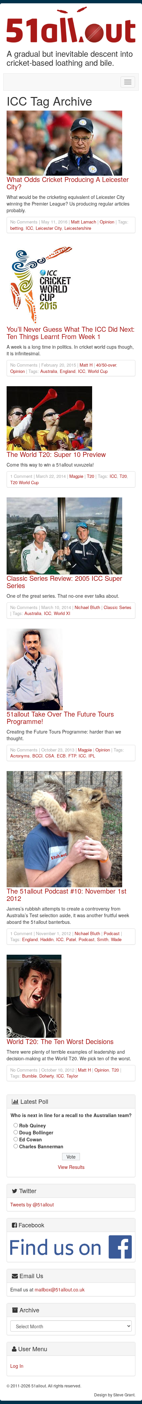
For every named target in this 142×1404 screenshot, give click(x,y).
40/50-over (106, 365)
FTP (72, 755)
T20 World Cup (24, 482)
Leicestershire (77, 228)
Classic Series (117, 607)
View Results (71, 1167)
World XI (62, 613)
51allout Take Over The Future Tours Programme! (60, 717)
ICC (29, 228)
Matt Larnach (83, 222)
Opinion (107, 222)
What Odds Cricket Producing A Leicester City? (68, 182)
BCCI (37, 755)
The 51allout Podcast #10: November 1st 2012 (66, 894)
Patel (71, 939)
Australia (48, 371)
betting (16, 228)
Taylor (72, 1076)
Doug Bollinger (36, 1132)
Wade (116, 939)
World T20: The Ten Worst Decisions (60, 1041)
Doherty (46, 1076)
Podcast (112, 933)
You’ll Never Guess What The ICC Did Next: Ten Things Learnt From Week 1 (71, 332)
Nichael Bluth (87, 607)
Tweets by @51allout (32, 1204)
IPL (92, 755)
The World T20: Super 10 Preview (56, 454)
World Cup (98, 371)
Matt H (86, 365)
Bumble (29, 1076)
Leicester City (49, 228)
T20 (90, 476)
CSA (49, 755)
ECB (61, 755)
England (67, 371)
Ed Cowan (30, 1139)
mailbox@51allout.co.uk (60, 1289)
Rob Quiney (32, 1125)
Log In (16, 1365)
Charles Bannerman (41, 1146)
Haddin (46, 939)
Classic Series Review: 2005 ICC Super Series (64, 581)
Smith (102, 939)
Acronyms (20, 755)
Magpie (76, 476)
